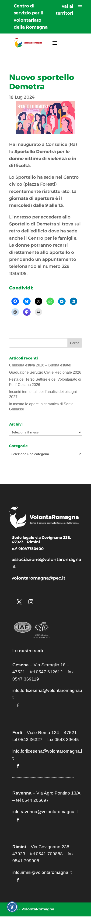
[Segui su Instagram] (31, 602)
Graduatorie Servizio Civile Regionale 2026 (45, 372)
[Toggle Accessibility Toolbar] (12, 907)
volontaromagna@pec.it (38, 578)
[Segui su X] (19, 602)
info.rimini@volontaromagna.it (42, 872)
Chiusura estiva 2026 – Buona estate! (40, 365)
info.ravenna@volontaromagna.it (45, 811)
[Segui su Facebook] (18, 705)
